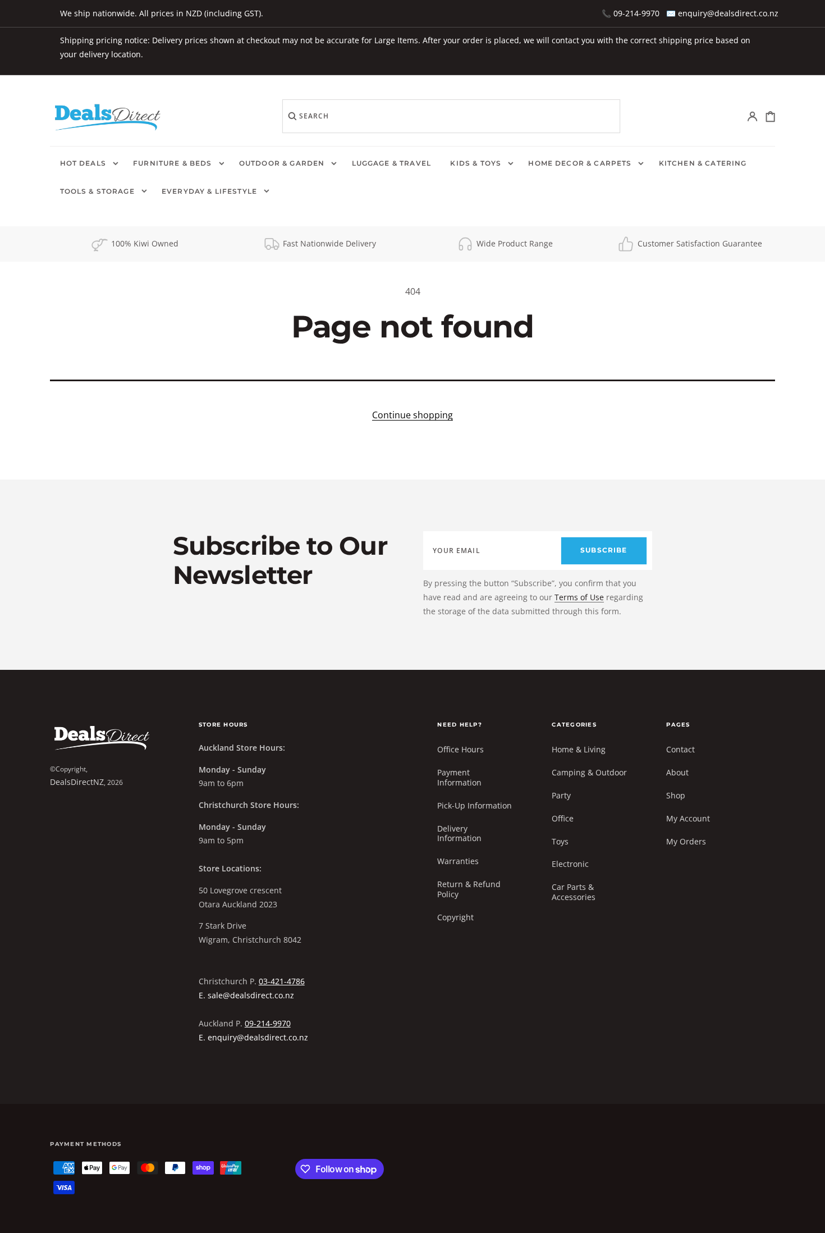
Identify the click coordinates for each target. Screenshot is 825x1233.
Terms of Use (579, 597)
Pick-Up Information (474, 805)
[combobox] (451, 116)
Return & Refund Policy (469, 889)
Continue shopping (412, 415)
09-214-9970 (268, 1023)
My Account (688, 818)
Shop (675, 795)
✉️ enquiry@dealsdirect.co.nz (722, 13)
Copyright (455, 917)
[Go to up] (808, 1216)
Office (563, 818)
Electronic (570, 863)
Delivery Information (459, 833)
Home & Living (579, 750)
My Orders (686, 841)
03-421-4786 (282, 981)
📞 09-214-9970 (630, 13)
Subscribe (603, 550)
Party (561, 795)
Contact (680, 750)
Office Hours (460, 750)
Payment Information (459, 777)
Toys (560, 841)
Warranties (458, 861)
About (677, 772)
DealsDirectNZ (77, 782)
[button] (753, 116)
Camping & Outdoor (589, 772)
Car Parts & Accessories (573, 892)
